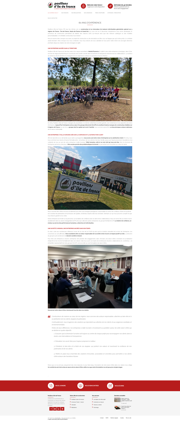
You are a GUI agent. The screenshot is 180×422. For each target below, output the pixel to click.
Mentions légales (114, 417)
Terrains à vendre (98, 404)
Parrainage (96, 407)
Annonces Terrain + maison (77, 402)
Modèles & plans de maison (77, 399)
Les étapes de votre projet (99, 399)
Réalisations (74, 407)
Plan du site (128, 417)
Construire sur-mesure (99, 402)
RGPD (107, 417)
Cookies (122, 417)
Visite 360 (73, 404)
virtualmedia (57, 418)
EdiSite (73, 418)
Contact (102, 417)
